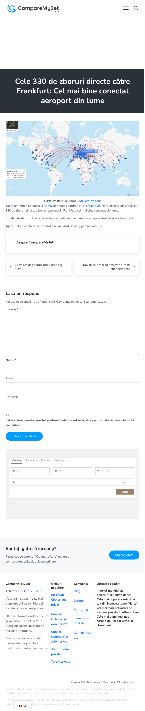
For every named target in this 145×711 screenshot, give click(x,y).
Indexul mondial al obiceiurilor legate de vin (114, 593)
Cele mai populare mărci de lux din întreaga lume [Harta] (117, 601)
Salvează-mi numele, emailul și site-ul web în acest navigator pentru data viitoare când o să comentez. (70, 422)
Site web (12, 397)
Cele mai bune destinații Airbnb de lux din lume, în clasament (115, 621)
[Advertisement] (72, 43)
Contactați (81, 610)
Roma (48, 206)
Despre (79, 601)
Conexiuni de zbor (89, 201)
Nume (11, 360)
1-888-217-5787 (29, 591)
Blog (77, 591)
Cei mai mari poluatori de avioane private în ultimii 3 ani (118, 610)
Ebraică (12, 309)
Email (11, 378)
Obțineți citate (124, 555)
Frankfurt (94, 206)
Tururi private (60, 662)
